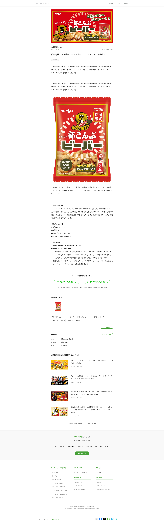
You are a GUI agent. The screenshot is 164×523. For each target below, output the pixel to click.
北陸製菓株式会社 (56, 47)
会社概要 (99, 472)
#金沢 (63, 320)
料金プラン (63, 446)
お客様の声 (80, 446)
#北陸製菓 (55, 320)
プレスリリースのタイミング (59, 490)
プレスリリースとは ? (53, 519)
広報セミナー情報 (56, 479)
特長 (56, 446)
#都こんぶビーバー (84, 317)
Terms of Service (94, 508)
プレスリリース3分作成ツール (59, 494)
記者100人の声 (56, 476)
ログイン (119, 3)
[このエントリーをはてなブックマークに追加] (112, 520)
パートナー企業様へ (80, 489)
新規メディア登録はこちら (68, 282)
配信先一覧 (71, 446)
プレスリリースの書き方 (58, 483)
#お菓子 (70, 320)
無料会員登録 (82, 453)
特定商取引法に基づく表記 (103, 489)
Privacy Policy (86, 508)
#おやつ (78, 320)
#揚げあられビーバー (59, 317)
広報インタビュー (56, 472)
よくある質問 (98, 446)
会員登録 (126, 3)
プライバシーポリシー (102, 486)
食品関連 (55, 60)
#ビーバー (72, 317)
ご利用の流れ (88, 446)
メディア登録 (78, 486)
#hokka (105, 317)
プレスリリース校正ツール (59, 497)
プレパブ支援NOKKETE (81, 472)
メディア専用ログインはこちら (98, 282)
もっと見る (93, 423)
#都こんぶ (96, 317)
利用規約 (99, 482)
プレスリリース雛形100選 (58, 487)
